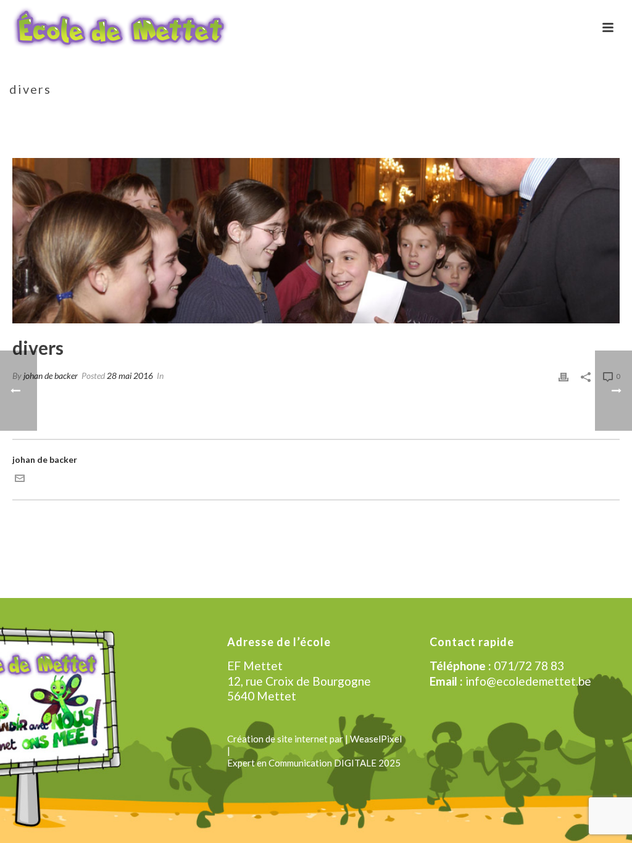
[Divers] (316, 240)
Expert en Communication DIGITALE (301, 762)
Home (504, 114)
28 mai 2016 (130, 375)
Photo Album (551, 114)
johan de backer (50, 375)
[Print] (563, 375)
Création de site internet (277, 738)
